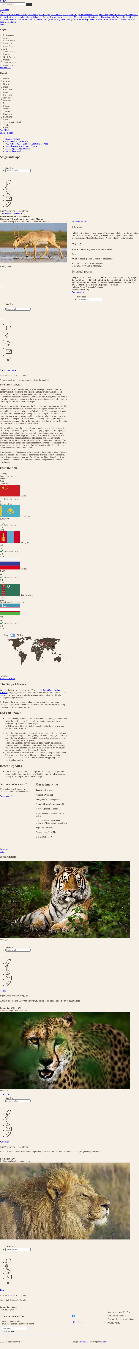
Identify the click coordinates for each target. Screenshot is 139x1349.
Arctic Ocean (9, 46)
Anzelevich (84, 1342)
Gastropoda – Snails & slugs (115, 14)
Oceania (6, 60)
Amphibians (19, 14)
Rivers (6, 119)
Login (2, 132)
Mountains (7, 108)
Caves (6, 128)
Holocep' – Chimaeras (110, 19)
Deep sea (7, 100)
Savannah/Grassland (12, 122)
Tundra (6, 125)
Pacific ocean (9, 41)
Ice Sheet (7, 98)
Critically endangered (9, 213)
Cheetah (4, 1141)
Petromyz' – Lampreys (42, 14)
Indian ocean (8, 35)
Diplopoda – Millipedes (43, 19)
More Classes (10, 22)
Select (8, 67)
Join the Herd (8, 1331)
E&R (105, 1342)
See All (3, 67)
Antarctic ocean (10, 65)
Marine (6, 87)
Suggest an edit (6, 796)
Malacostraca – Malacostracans (74, 17)
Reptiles (28, 14)
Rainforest (7, 114)
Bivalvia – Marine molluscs (21, 19)
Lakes (5, 103)
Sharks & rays (58, 14)
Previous (3, 849)
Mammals (4, 14)
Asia (5, 49)
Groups (3, 12)
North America (9, 57)
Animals (81, 19)
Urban (6, 79)
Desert (6, 84)
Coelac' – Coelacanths (20, 17)
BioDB (3, 1)
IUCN (21, 213)
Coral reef (7, 89)
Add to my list (78, 292)
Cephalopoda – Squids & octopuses (45, 17)
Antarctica (7, 43)
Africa (6, 38)
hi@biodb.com (77, 1322)
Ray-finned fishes (92, 19)
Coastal (6, 81)
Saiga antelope (8, 370)
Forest (6, 92)
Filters (2, 24)
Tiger (3, 990)
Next (2, 851)
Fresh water (8, 95)
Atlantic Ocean (9, 51)
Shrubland (7, 117)
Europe (6, 54)
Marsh (6, 106)
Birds (11, 14)
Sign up (10, 132)
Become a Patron (7, 678)
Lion (2, 1290)
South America (9, 62)
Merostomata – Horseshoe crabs (102, 17)
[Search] (29, 4)
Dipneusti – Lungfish (93, 14)
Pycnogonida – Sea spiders (65, 19)
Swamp (6, 111)
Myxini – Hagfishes (75, 14)
